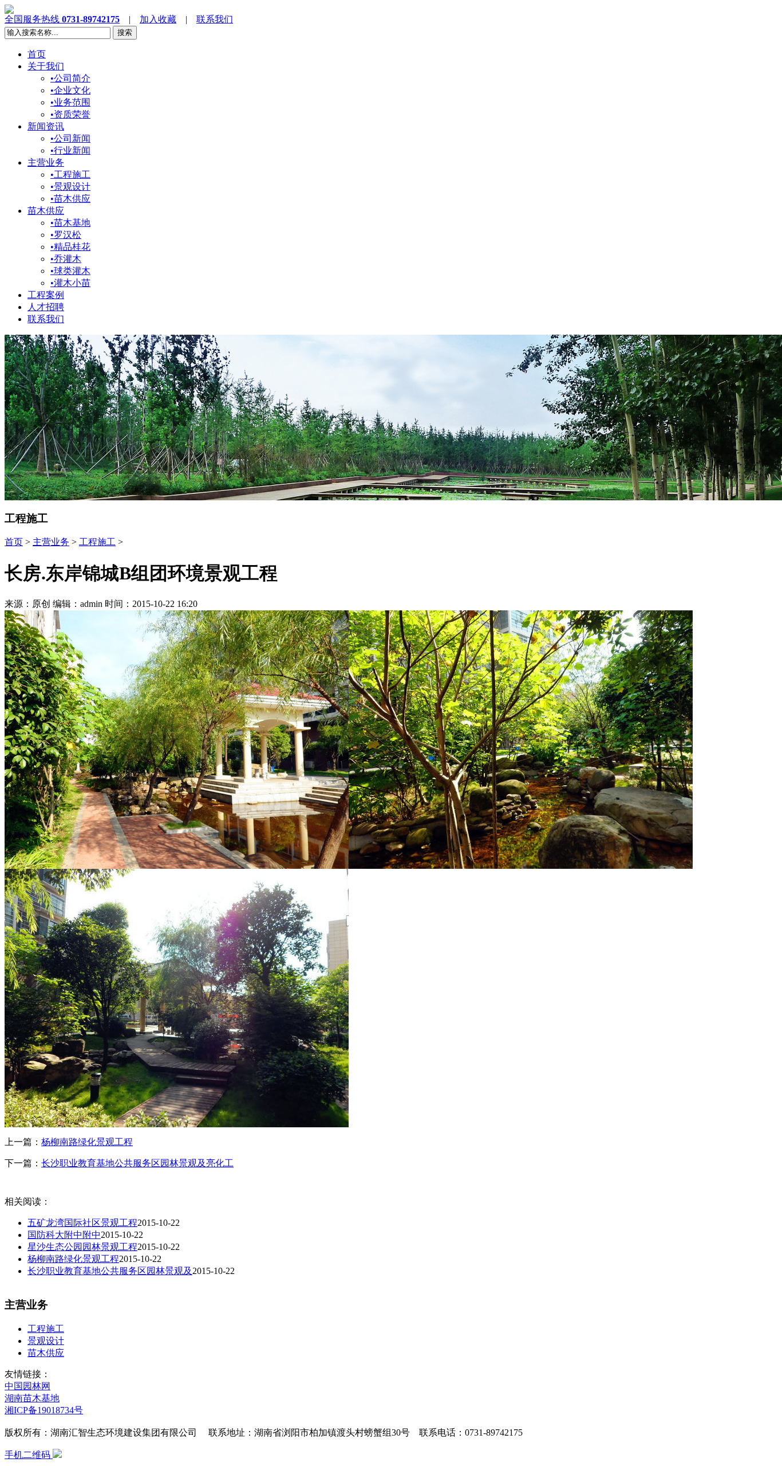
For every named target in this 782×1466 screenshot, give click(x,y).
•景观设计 (70, 186)
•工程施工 (70, 174)
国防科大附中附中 (64, 1235)
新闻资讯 (45, 126)
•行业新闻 (70, 150)
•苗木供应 (70, 198)
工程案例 (45, 295)
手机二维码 (29, 1455)
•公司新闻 (70, 138)
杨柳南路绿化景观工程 (87, 1142)
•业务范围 (70, 102)
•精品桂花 (70, 247)
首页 (36, 54)
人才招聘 (45, 307)
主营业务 (45, 162)
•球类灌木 (70, 271)
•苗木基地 (70, 223)
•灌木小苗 (70, 283)
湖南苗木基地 (32, 1398)
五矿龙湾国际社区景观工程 (82, 1223)
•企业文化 (70, 90)
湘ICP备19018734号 (44, 1410)
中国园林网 (27, 1386)
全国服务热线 (62, 19)
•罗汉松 (65, 235)
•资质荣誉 (70, 114)
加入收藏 (158, 19)
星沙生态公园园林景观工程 (82, 1247)
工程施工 (97, 542)
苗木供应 (45, 210)
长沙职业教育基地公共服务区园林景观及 (109, 1271)
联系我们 (214, 19)
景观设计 (45, 1341)
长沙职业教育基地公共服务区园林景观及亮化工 (137, 1163)
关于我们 (45, 66)
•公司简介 (70, 78)
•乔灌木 (65, 259)
